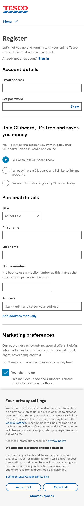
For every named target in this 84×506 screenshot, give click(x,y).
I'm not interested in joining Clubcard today (43, 183)
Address (8, 298)
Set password (12, 99)
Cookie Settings (16, 423)
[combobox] (42, 306)
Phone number (13, 266)
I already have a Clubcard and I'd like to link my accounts (45, 172)
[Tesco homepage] (15, 9)
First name (10, 227)
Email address (13, 79)
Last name (10, 246)
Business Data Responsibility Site (27, 476)
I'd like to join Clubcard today (32, 160)
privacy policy (57, 440)
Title (5, 207)
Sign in (44, 58)
